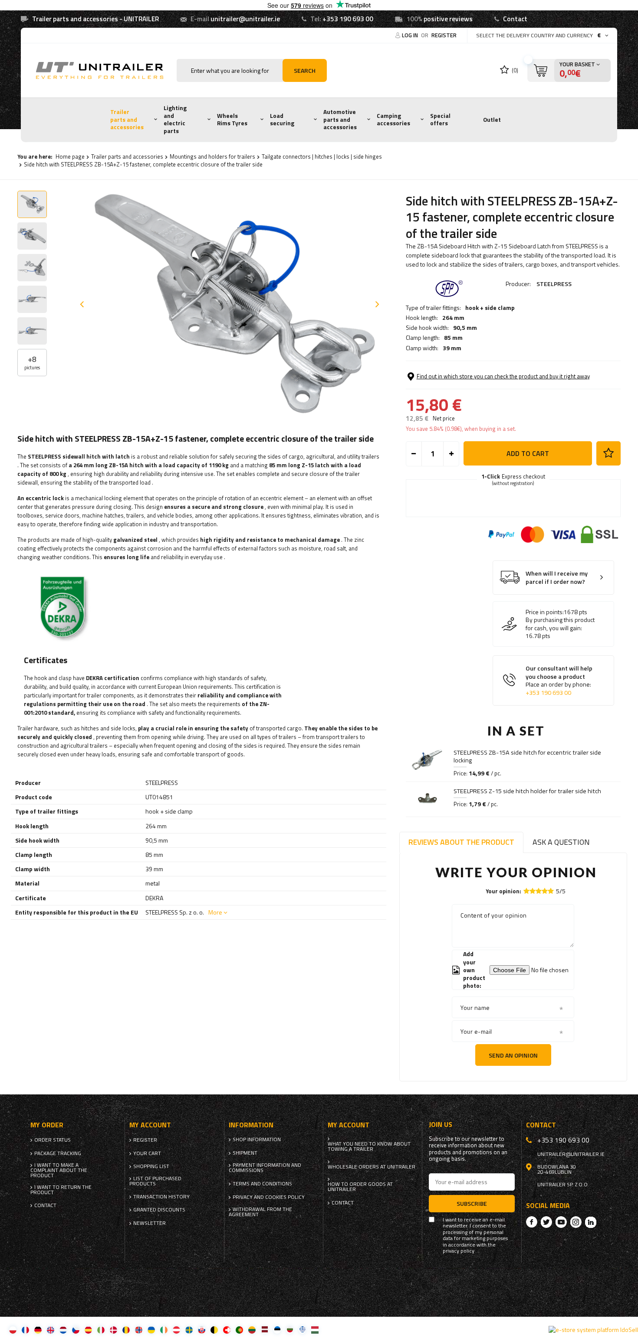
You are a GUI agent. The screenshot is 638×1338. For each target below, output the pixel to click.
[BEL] (214, 1329)
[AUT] (176, 1329)
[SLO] (201, 1329)
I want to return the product (61, 1190)
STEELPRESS (554, 283)
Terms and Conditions (262, 1183)
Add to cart (527, 453)
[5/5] (551, 891)
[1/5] (526, 891)
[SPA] (88, 1329)
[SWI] (226, 1329)
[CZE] (75, 1329)
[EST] (277, 1329)
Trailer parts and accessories (127, 119)
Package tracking (57, 1153)
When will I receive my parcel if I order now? (557, 578)
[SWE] (189, 1329)
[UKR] (151, 1329)
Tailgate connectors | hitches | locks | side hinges (322, 156)
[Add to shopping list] (608, 453)
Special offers (440, 119)
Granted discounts (159, 1209)
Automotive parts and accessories (340, 119)
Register (444, 35)
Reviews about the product (461, 842)
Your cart (147, 1153)
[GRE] (302, 1329)
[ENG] (50, 1329)
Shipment (245, 1153)
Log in (410, 35)
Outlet (492, 119)
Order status (52, 1140)
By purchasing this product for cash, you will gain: (560, 624)
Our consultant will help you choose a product (559, 680)
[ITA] (101, 1329)
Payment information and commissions (265, 1167)
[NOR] (138, 1329)
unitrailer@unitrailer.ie (245, 19)
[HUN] (315, 1329)
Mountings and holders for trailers (212, 156)
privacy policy (458, 1251)
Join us (440, 1124)
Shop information (257, 1139)
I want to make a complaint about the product (58, 1170)
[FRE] (25, 1329)
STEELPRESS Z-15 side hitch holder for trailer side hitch (527, 791)
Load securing (282, 119)
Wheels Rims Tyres (232, 119)
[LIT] (252, 1329)
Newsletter (149, 1223)
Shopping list (151, 1166)
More (215, 912)
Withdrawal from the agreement (260, 1212)
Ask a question (561, 842)
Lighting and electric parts (175, 119)
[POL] (13, 1329)
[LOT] (264, 1329)
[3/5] (539, 891)
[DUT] (63, 1329)
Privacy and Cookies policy (269, 1197)
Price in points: (545, 612)
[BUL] (289, 1329)
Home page (70, 156)
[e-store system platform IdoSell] (593, 1330)
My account (150, 1125)
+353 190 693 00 (347, 19)
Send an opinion (513, 1055)
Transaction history (161, 1196)
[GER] (38, 1329)
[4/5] (545, 891)
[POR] (239, 1329)
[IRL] (164, 1329)
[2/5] (532, 891)
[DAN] (113, 1329)
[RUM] (126, 1329)
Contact (515, 19)
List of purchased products (155, 1181)
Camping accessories (393, 119)
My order (46, 1125)
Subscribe (472, 1203)
